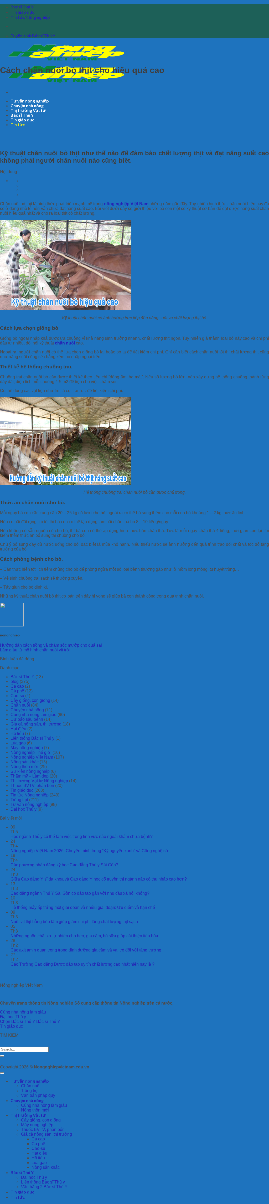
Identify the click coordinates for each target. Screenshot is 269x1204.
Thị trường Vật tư (28, 110)
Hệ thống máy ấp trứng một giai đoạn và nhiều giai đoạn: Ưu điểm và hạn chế (83, 907)
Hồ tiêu (17, 733)
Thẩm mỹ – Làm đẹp (30, 776)
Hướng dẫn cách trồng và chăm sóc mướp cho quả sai (51, 645)
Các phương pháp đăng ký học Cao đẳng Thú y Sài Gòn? (64, 865)
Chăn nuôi (20, 705)
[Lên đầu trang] (2, 1073)
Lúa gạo (18, 743)
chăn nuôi (65, 343)
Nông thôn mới (24, 766)
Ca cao (17, 686)
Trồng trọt (19, 799)
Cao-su (17, 695)
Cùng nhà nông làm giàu (33, 714)
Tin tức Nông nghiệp (30, 17)
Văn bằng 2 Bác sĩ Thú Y (44, 1187)
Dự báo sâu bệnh (27, 719)
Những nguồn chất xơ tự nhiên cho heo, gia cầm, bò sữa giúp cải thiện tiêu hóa (84, 936)
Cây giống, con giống (30, 700)
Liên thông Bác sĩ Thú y (32, 738)
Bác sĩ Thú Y (22, 6)
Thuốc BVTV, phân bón (32, 785)
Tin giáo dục (22, 11)
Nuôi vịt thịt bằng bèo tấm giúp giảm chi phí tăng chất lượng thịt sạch (74, 921)
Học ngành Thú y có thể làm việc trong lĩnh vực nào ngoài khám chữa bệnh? (82, 836)
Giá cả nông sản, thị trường (36, 724)
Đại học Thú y (24, 809)
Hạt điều (18, 729)
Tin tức (18, 124)
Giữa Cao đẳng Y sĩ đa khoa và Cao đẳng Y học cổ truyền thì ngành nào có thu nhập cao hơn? (99, 879)
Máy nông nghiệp (27, 747)
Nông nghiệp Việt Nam (32, 757)
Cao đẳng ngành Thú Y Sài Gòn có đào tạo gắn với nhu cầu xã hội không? (80, 893)
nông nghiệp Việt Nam (126, 204)
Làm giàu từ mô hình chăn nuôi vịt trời (35, 650)
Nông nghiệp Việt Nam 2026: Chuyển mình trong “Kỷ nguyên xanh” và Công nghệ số (89, 850)
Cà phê (17, 691)
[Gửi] (2, 1056)
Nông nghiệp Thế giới (31, 752)
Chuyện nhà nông (27, 105)
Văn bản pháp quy (38, 1095)
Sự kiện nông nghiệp (30, 771)
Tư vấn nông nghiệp (30, 100)
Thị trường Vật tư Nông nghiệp (39, 781)
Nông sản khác (25, 762)
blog (15, 681)
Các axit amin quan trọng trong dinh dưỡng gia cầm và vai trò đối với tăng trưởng (86, 950)
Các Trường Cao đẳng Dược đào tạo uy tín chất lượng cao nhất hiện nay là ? (82, 964)
